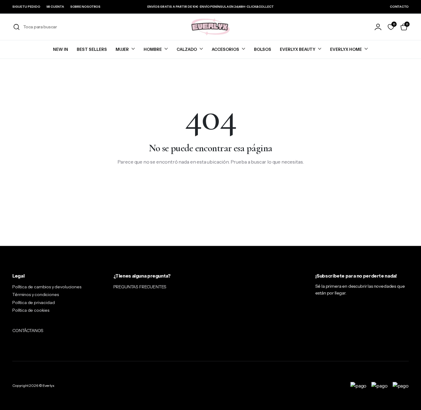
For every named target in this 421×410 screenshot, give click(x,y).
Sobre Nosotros (85, 7)
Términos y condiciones (35, 294)
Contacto (399, 7)
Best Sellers (92, 49)
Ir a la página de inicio (210, 181)
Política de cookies (30, 310)
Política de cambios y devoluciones (46, 287)
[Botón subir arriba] (407, 396)
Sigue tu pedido (26, 7)
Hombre (153, 49)
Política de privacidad (33, 302)
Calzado (187, 49)
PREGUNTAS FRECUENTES (140, 287)
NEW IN (60, 49)
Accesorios (225, 49)
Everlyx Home (346, 49)
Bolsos (262, 49)
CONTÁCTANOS (27, 330)
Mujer (122, 49)
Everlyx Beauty (297, 49)
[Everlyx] (210, 26)
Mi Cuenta (55, 7)
